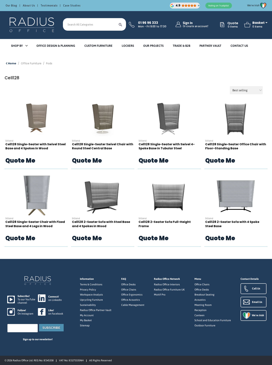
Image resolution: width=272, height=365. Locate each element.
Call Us (256, 288)
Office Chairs (128, 289)
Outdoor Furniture (204, 325)
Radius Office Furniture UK (169, 289)
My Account (87, 315)
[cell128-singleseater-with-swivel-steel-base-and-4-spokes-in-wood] (36, 117)
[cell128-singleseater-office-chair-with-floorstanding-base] (236, 117)
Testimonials (49, 5)
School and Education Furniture (212, 320)
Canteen (199, 315)
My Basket (86, 320)
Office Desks (128, 284)
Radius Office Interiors (167, 284)
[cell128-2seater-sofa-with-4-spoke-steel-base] (236, 195)
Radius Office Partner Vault (95, 310)
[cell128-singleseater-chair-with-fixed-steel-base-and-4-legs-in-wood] (36, 195)
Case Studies (71, 5)
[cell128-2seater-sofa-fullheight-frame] (169, 195)
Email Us (257, 302)
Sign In (195, 24)
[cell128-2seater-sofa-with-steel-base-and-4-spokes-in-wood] (102, 195)
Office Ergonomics (131, 294)
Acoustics (200, 299)
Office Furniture (31, 63)
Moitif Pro (159, 294)
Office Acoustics (130, 299)
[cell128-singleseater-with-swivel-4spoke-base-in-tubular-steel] (169, 117)
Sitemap (85, 325)
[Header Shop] (32, 24)
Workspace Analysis (91, 294)
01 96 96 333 (148, 23)
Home (11, 63)
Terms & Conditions (91, 284)
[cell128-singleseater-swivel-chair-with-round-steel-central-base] (102, 117)
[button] (19, 46)
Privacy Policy (88, 289)
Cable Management (132, 304)
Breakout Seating (204, 294)
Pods (49, 63)
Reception (200, 310)
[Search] (120, 24)
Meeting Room (203, 304)
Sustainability (88, 304)
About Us (29, 5)
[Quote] (222, 25)
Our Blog (11, 5)
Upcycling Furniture (91, 299)
